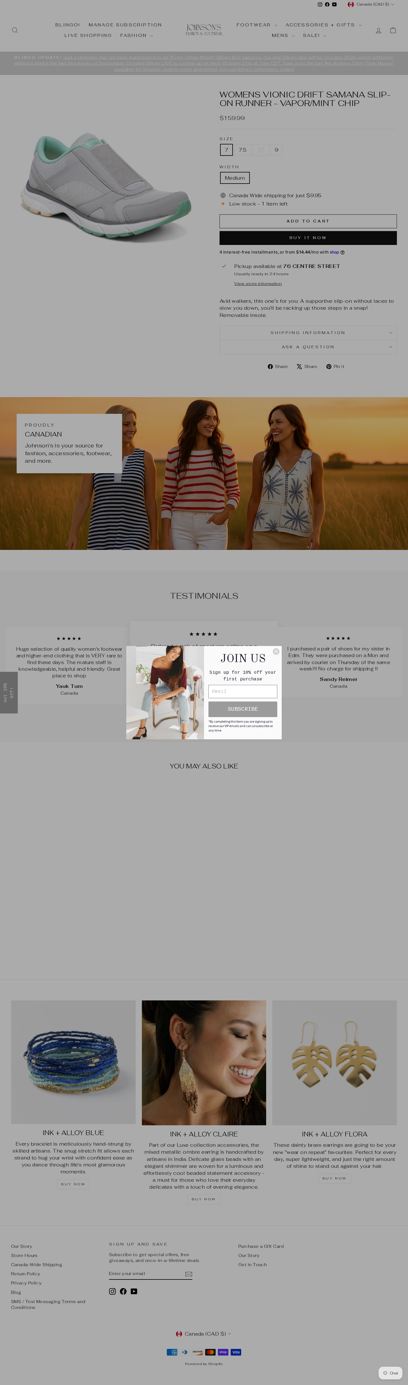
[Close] (276, 651)
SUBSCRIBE (243, 709)
